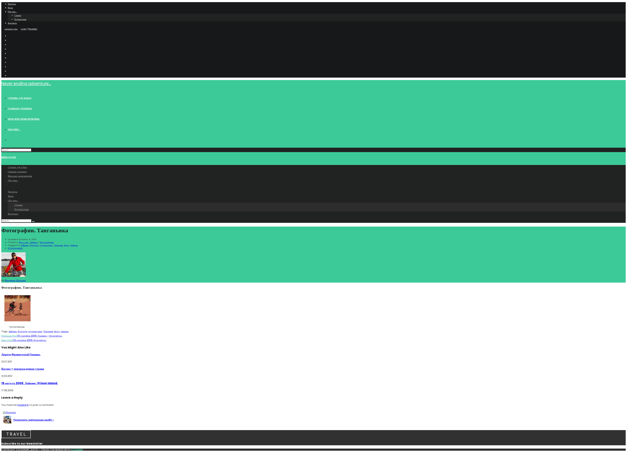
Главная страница (17, 171)
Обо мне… (12, 11)
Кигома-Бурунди (17, 327)
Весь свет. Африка (28, 242)
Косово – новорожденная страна (22, 369)
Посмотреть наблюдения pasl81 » (33, 420)
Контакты (12, 23)
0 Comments (15, 248)
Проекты (12, 4)
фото (66, 245)
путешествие (46, 245)
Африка (25, 245)
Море (10, 7)
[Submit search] (33, 221)
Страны (17, 15)
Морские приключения (20, 176)
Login (23, 29)
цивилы (74, 245)
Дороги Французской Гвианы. (21, 354)
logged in (23, 405)
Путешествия (20, 19)
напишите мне (11, 29)
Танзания (58, 245)
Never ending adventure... (26, 83)
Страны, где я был (17, 167)
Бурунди (34, 245)
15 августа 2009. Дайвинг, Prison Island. (29, 383)
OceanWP (77, 449)
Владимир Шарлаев (15, 280)
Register (32, 29)
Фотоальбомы (47, 242)
